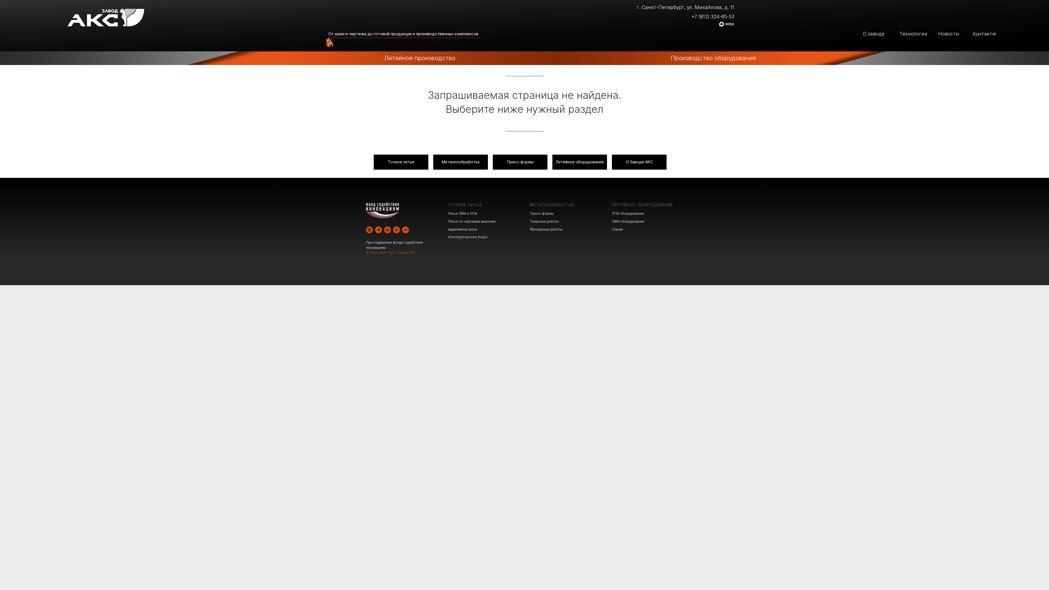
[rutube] (405, 229)
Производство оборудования (713, 57)
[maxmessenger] (369, 229)
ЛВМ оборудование (628, 221)
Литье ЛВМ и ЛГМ (462, 213)
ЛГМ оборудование (628, 213)
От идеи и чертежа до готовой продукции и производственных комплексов (403, 33)
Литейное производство (419, 57)
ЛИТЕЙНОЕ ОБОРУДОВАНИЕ (642, 204)
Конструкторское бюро (467, 237)
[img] (328, 43)
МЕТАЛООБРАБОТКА (552, 204)
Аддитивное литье (462, 229)
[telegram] (378, 229)
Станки (617, 229)
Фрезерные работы (546, 229)
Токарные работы (544, 221)
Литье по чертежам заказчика (472, 221)
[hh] (387, 229)
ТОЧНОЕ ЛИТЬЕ (465, 204)
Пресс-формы (542, 213)
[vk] (396, 229)
